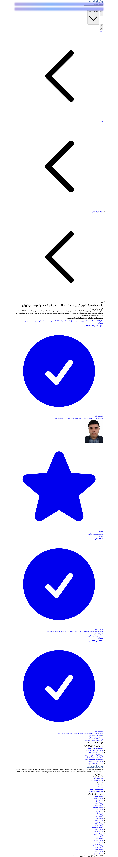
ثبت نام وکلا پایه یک (97, 780)
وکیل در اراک (99, 816)
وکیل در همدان (98, 831)
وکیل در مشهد (99, 796)
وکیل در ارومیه (98, 812)
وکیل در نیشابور (98, 854)
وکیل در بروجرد (98, 843)
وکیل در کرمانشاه (98, 807)
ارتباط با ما (100, 787)
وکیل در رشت (99, 814)
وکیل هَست (99, 31)
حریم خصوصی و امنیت (96, 789)
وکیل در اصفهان (98, 798)
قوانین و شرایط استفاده (96, 791)
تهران (101, 121)
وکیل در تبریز (99, 803)
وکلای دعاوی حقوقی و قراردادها (94, 740)
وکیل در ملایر (99, 836)
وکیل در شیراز (99, 805)
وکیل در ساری (99, 849)
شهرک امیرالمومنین (97, 212)
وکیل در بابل (99, 838)
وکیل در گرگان (99, 825)
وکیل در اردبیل (98, 829)
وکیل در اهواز (99, 823)
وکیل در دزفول (99, 851)
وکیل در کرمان (99, 847)
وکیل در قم (100, 809)
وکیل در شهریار (98, 834)
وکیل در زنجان (99, 820)
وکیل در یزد (100, 818)
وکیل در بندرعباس (97, 827)
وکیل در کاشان (98, 840)
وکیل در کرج (99, 801)
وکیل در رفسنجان (98, 845)
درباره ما (100, 785)
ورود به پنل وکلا (98, 778)
